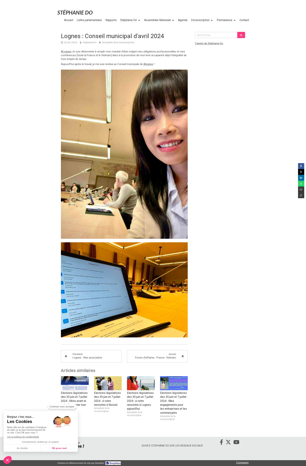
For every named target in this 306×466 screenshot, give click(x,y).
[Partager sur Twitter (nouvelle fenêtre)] (301, 172)
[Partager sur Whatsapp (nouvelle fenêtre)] (301, 184)
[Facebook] (221, 442)
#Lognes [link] (66, 51)
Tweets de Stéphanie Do (209, 43)
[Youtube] (236, 442)
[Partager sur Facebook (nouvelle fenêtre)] (301, 166)
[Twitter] (228, 442)
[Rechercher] (241, 35)
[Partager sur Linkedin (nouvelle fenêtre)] (301, 178)
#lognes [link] (148, 64)
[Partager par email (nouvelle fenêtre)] (301, 189)
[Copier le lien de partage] (301, 195)
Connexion (242, 462)
